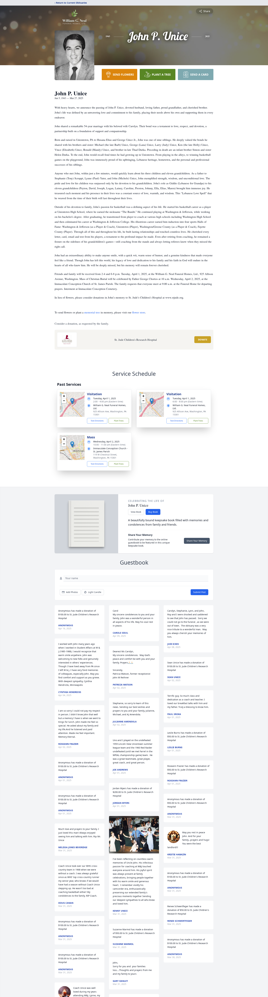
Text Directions (97, 420)
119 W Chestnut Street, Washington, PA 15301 (105, 456)
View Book (136, 511)
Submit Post (199, 592)
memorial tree (92, 312)
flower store (138, 312)
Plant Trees (119, 420)
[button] (72, 401)
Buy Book (153, 511)
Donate (202, 339)
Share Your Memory (197, 540)
